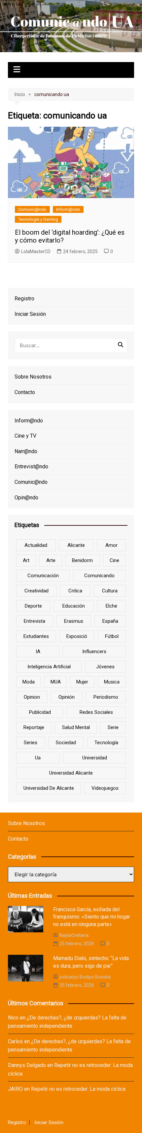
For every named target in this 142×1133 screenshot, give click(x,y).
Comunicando (99, 576)
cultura (110, 591)
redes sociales (96, 712)
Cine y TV (25, 436)
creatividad (36, 591)
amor (111, 545)
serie (113, 727)
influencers (94, 651)
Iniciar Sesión (30, 314)
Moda (28, 682)
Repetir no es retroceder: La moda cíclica (78, 1089)
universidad (94, 758)
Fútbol (112, 636)
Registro (24, 298)
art (26, 560)
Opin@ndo (26, 497)
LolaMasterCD (36, 251)
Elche (111, 606)
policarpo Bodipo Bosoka (85, 977)
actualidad (35, 545)
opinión (66, 697)
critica (75, 591)
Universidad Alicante (71, 773)
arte (50, 560)
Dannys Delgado (27, 1065)
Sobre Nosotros (33, 377)
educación (73, 606)
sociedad (66, 743)
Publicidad (40, 712)
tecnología (106, 743)
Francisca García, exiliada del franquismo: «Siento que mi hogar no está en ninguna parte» (91, 916)
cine (114, 560)
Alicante (76, 545)
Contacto (25, 392)
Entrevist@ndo (31, 466)
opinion (32, 697)
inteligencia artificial (49, 667)
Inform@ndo (68, 209)
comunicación (43, 576)
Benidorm (82, 560)
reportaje (33, 727)
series (30, 743)
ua (38, 758)
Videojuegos (105, 788)
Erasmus (73, 621)
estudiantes (36, 636)
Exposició (76, 636)
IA (38, 651)
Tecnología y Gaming (38, 219)
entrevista (34, 621)
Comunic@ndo (32, 209)
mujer (82, 682)
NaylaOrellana (74, 935)
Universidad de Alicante (48, 788)
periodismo (105, 697)
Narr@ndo (26, 451)
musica (112, 682)
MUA (56, 682)
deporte (33, 606)
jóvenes (105, 667)
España (110, 621)
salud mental (76, 727)
